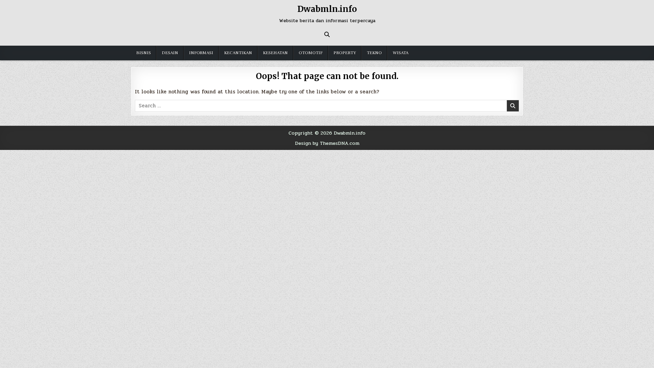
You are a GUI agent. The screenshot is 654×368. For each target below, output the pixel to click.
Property (344, 53)
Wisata (400, 53)
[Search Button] (327, 34)
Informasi (201, 53)
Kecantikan (238, 53)
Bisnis (143, 53)
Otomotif (311, 53)
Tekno (374, 53)
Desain (170, 53)
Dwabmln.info (327, 9)
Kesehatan (275, 53)
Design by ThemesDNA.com (327, 143)
